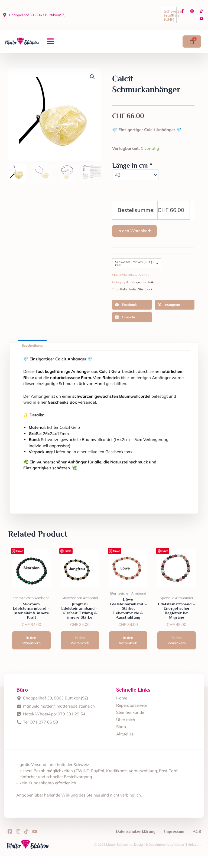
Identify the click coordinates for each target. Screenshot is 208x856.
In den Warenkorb (134, 230)
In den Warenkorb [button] (31, 640)
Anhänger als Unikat (141, 282)
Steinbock (145, 289)
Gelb (123, 289)
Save (19, 551)
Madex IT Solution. (187, 844)
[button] (50, 41)
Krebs (132, 289)
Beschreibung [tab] (32, 345)
